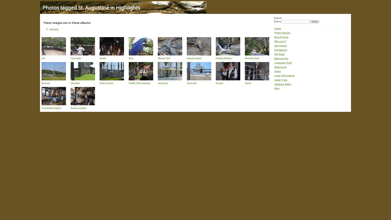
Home (277, 28)
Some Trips (280, 80)
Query (277, 21)
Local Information (284, 75)
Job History (280, 45)
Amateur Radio (282, 84)
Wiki (277, 88)
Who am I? (280, 41)
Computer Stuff (283, 62)
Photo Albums (282, 33)
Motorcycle (280, 67)
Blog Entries (281, 37)
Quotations (280, 50)
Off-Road (279, 54)
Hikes (277, 71)
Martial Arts (281, 58)
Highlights (53, 29)
